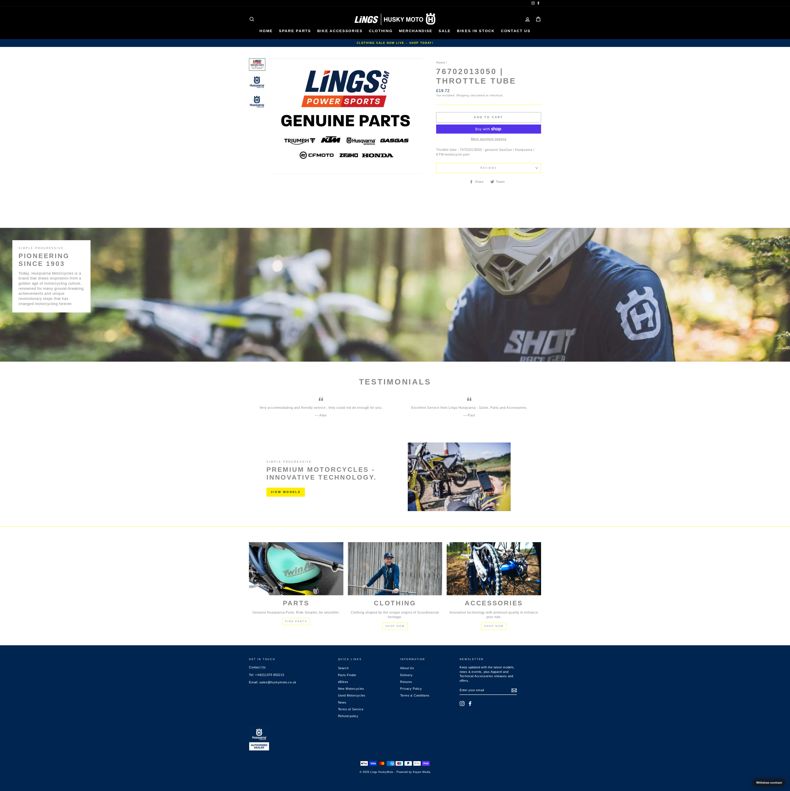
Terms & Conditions (414, 695)
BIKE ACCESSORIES (340, 31)
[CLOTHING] (395, 568)
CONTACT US (516, 31)
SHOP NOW (395, 626)
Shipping (462, 95)
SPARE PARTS (295, 31)
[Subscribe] (514, 690)
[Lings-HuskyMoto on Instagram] (462, 703)
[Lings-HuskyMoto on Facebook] (470, 703)
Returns (406, 682)
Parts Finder (347, 675)
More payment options (489, 139)
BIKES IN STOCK (476, 31)
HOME (266, 31)
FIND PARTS (296, 621)
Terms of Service (351, 709)
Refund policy (348, 716)
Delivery (406, 675)
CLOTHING (381, 31)
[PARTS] (296, 568)
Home (440, 62)
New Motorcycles (351, 688)
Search (343, 668)
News (342, 702)
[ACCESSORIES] (494, 568)
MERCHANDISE (416, 31)
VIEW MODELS (286, 492)
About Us (407, 668)
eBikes (343, 682)
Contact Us (257, 667)
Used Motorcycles (351, 695)
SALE (445, 31)
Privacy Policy (411, 688)
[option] (395, 43)
